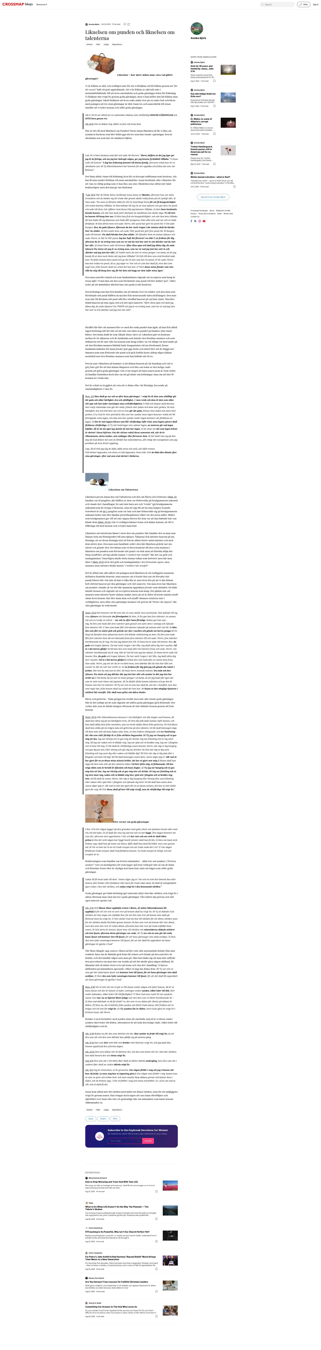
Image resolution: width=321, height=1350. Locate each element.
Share (103, 1118)
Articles (89, 44)
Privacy (193, 214)
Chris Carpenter (95, 1253)
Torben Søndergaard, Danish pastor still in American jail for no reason (202, 150)
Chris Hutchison (96, 1228)
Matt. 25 (172, 496)
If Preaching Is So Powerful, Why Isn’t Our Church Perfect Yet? (117, 1232)
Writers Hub (228, 214)
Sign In (315, 4)
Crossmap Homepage (199, 211)
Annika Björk (94, 24)
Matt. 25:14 (90, 612)
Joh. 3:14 (89, 907)
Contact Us (195, 217)
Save (90, 1118)
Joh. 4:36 (89, 1033)
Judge (106, 44)
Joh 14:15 (89, 124)
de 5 (105, 511)
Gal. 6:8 (89, 1060)
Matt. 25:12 (104, 522)
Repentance (117, 44)
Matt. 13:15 (98, 562)
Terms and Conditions (207, 214)
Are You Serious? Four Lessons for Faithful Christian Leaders (116, 1282)
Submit (148, 1141)
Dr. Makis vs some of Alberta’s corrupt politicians (201, 121)
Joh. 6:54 (89, 1042)
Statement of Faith (223, 211)
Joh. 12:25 (89, 1051)
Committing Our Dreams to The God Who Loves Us (111, 1307)
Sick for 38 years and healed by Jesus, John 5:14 (202, 69)
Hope (91, 1203)
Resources (41, 4)
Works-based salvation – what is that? (210, 177)
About (212, 211)
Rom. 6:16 (90, 987)
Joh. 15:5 (89, 1070)
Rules (219, 214)
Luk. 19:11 (90, 194)
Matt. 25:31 (90, 717)
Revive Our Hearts (96, 1278)
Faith (98, 44)
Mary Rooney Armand (98, 1178)
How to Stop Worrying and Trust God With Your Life (111, 1182)
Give (115, 1118)
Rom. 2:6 (89, 396)
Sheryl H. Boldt (95, 1303)
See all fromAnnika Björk (213, 197)
